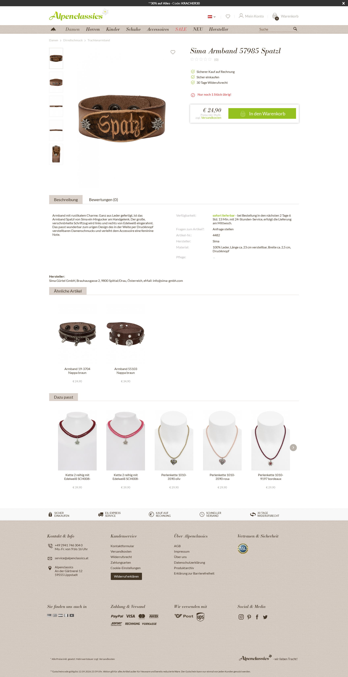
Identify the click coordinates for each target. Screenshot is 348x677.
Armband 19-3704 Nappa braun (77, 370)
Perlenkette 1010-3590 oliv (174, 477)
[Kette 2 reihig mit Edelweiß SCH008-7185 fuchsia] (126, 440)
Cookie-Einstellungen (126, 568)
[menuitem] (279, 29)
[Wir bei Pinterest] (249, 617)
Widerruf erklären (126, 576)
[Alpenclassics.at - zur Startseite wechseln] (86, 14)
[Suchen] (297, 30)
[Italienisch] (66, 615)
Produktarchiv (184, 568)
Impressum (182, 551)
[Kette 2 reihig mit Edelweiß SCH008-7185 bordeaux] (77, 440)
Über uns (180, 557)
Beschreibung (66, 199)
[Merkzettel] (228, 16)
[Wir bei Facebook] (257, 617)
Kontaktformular (122, 546)
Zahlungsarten (121, 562)
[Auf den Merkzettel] (174, 53)
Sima (216, 241)
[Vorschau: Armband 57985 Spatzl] (56, 58)
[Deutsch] (49, 615)
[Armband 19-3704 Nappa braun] (77, 334)
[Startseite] (55, 28)
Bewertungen (103, 199)
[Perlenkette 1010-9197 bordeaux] (271, 440)
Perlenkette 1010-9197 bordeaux (270, 477)
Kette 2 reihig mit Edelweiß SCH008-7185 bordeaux (77, 477)
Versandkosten (211, 117)
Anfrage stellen (223, 229)
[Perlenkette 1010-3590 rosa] (222, 440)
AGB (177, 546)
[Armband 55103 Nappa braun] (126, 334)
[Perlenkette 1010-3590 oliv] (174, 440)
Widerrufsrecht (121, 557)
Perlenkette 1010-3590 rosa (222, 477)
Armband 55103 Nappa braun (125, 370)
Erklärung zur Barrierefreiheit (194, 573)
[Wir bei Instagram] (240, 617)
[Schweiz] (72, 615)
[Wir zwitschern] (265, 617)
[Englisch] (55, 615)
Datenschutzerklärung (189, 562)
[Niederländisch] (60, 615)
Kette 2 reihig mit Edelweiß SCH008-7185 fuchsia (126, 477)
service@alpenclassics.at (71, 558)
